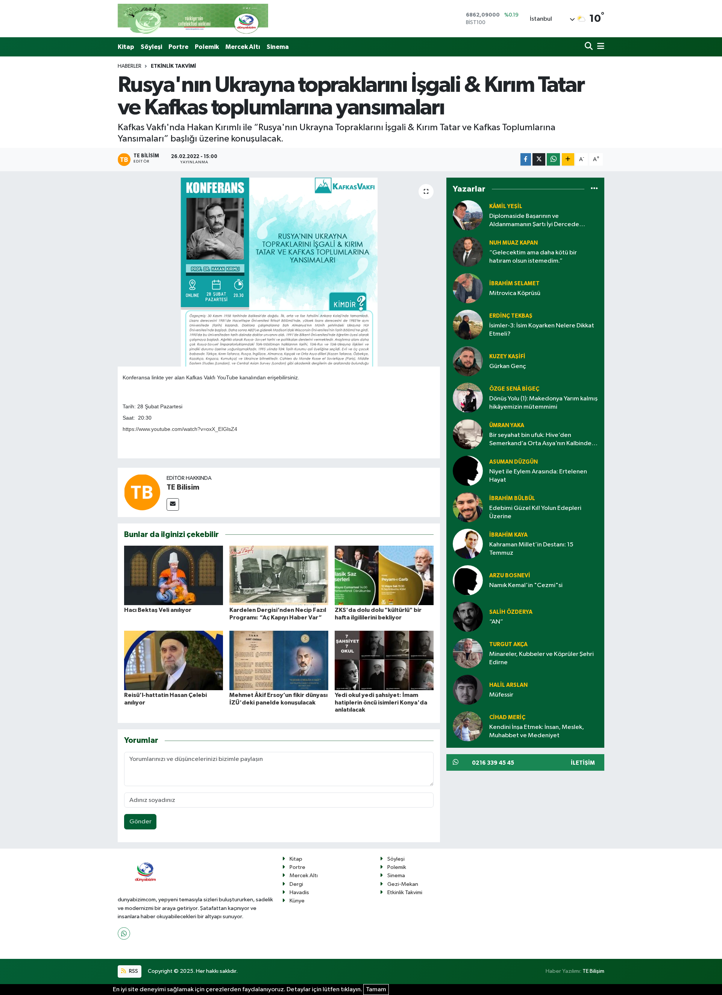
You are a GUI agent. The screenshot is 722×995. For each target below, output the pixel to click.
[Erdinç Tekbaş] (468, 324)
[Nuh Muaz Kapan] (468, 251)
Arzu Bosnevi (509, 575)
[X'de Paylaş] (538, 159)
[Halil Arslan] (468, 689)
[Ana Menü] (599, 47)
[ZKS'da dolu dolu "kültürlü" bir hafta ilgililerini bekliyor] (384, 575)
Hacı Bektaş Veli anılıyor (157, 610)
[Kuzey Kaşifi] (468, 361)
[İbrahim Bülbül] (468, 507)
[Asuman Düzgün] (468, 470)
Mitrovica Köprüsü (514, 293)
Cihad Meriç (507, 717)
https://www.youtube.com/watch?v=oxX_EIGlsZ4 (180, 429)
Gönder (140, 822)
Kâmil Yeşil (505, 206)
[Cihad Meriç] (468, 726)
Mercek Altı (242, 47)
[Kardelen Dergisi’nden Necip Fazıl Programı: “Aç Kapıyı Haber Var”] (278, 575)
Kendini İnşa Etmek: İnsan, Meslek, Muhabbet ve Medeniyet (536, 731)
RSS (133, 971)
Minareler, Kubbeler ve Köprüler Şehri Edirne (541, 658)
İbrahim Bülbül (512, 498)
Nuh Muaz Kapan (513, 243)
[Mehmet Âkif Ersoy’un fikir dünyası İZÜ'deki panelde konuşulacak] (278, 660)
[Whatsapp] (124, 933)
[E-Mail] (173, 504)
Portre (178, 47)
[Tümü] (594, 189)
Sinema (278, 47)
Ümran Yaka (506, 425)
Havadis (299, 892)
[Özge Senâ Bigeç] (468, 397)
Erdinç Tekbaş (510, 316)
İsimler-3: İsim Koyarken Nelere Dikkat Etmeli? (541, 330)
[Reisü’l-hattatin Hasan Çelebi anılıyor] (173, 660)
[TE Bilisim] (142, 492)
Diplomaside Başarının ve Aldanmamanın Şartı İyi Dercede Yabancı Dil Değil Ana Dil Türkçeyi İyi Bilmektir (538, 220)
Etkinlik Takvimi (173, 66)
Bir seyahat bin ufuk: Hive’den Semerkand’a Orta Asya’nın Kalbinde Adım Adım (540, 439)
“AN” (496, 622)
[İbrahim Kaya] (468, 543)
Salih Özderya (510, 612)
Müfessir (501, 695)
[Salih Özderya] (468, 616)
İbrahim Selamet (514, 283)
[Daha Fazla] (568, 159)
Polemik (207, 47)
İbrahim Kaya (508, 535)
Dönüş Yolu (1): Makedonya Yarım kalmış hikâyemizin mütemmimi (543, 403)
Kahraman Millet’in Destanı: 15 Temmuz (531, 549)
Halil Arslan (508, 685)
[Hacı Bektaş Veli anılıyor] (173, 575)
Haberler (129, 66)
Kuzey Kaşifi (507, 356)
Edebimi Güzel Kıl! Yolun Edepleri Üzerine (535, 512)
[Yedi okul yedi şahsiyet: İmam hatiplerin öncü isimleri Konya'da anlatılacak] (384, 660)
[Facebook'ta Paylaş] (525, 159)
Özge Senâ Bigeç (514, 389)
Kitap (126, 47)
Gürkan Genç (507, 366)
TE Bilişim (593, 971)
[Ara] (589, 47)
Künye (297, 901)
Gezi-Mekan (402, 884)
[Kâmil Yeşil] (468, 215)
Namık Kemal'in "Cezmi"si (526, 585)
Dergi (296, 884)
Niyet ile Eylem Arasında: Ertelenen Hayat (538, 476)
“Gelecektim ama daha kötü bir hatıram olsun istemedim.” (533, 257)
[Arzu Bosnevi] (468, 580)
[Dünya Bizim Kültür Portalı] (193, 19)
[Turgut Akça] (468, 653)
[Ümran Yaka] (468, 434)
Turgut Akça (508, 644)
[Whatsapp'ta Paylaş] (553, 159)
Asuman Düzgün (513, 462)
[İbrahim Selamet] (468, 288)
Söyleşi (151, 47)
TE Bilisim (183, 487)
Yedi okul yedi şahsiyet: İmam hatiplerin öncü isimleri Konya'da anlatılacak (381, 702)
